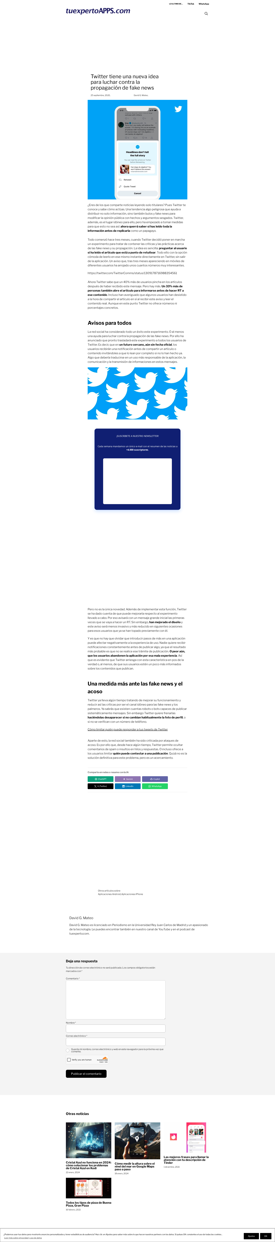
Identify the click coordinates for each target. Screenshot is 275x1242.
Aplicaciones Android (109, 894)
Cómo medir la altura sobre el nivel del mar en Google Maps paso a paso (135, 1166)
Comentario (73, 978)
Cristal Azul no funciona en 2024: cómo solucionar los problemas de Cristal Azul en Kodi (88, 1165)
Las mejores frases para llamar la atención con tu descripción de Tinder (186, 1160)
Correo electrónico (76, 1036)
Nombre (71, 1023)
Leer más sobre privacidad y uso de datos (23, 1238)
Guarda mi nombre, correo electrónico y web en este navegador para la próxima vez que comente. (117, 1050)
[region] (137, 1235)
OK (265, 1236)
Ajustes (251, 1236)
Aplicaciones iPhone (132, 894)
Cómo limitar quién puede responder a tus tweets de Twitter (128, 729)
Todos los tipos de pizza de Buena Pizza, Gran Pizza (88, 1204)
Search (206, 13)
